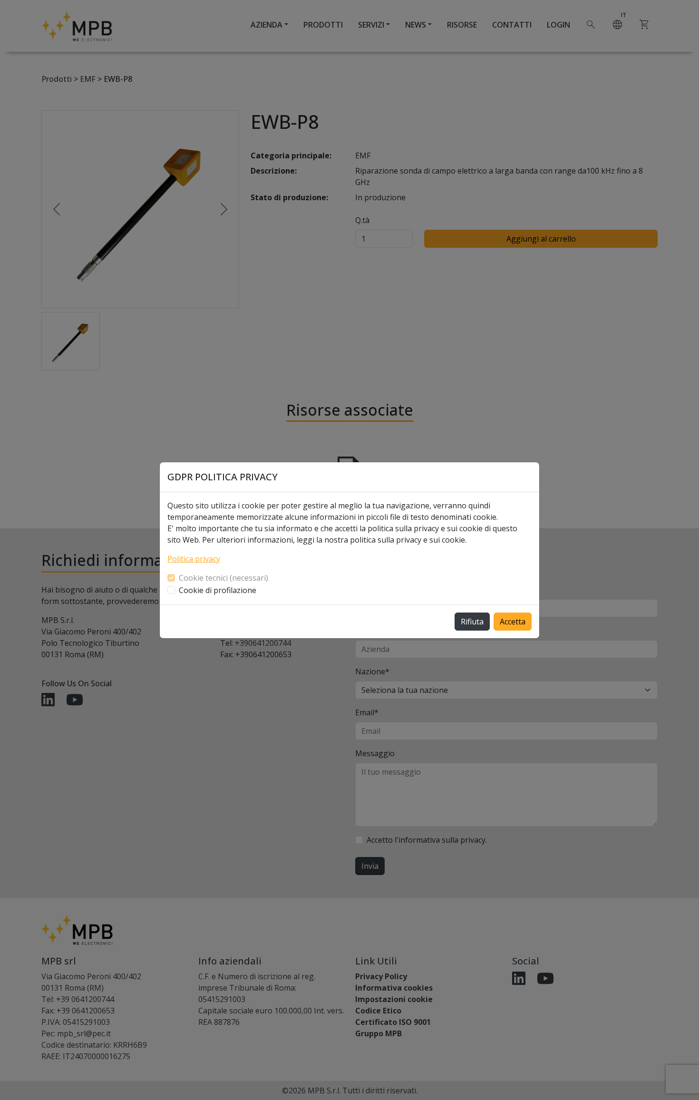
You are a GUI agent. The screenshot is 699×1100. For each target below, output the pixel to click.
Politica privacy (193, 559)
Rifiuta (472, 621)
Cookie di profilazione (217, 590)
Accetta (512, 621)
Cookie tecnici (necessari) (223, 578)
